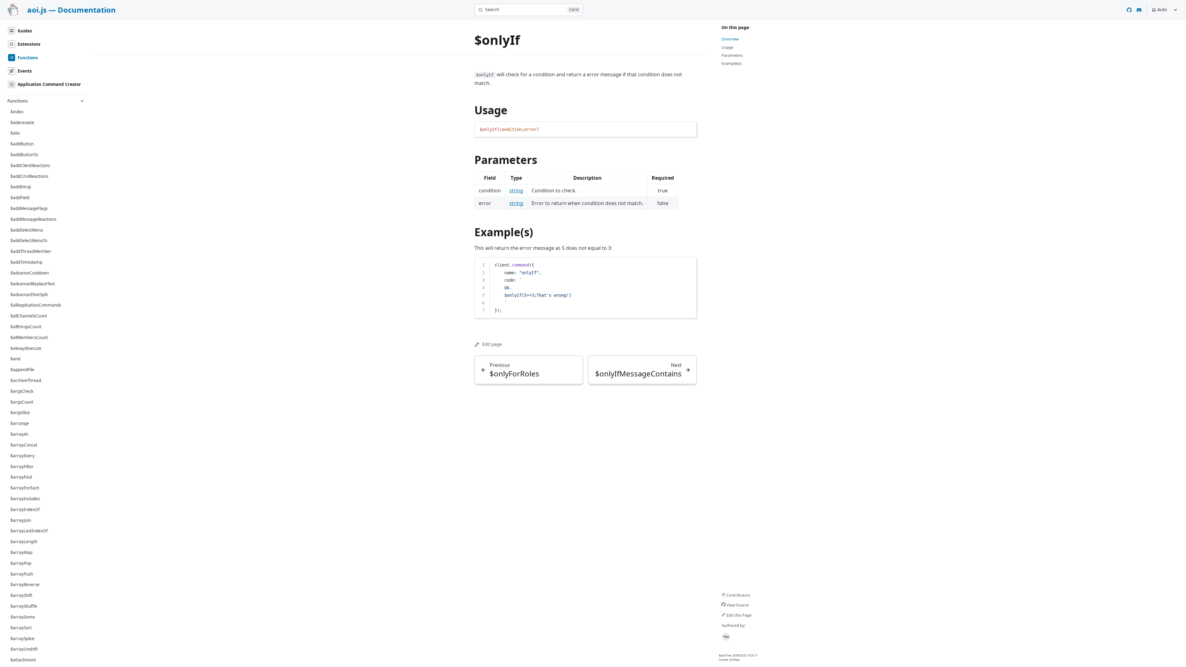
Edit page (492, 344)
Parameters (505, 160)
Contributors (737, 595)
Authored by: (733, 625)
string (516, 190)
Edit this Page (738, 615)
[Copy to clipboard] (689, 129)
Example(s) (503, 232)
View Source (737, 605)
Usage (490, 110)
